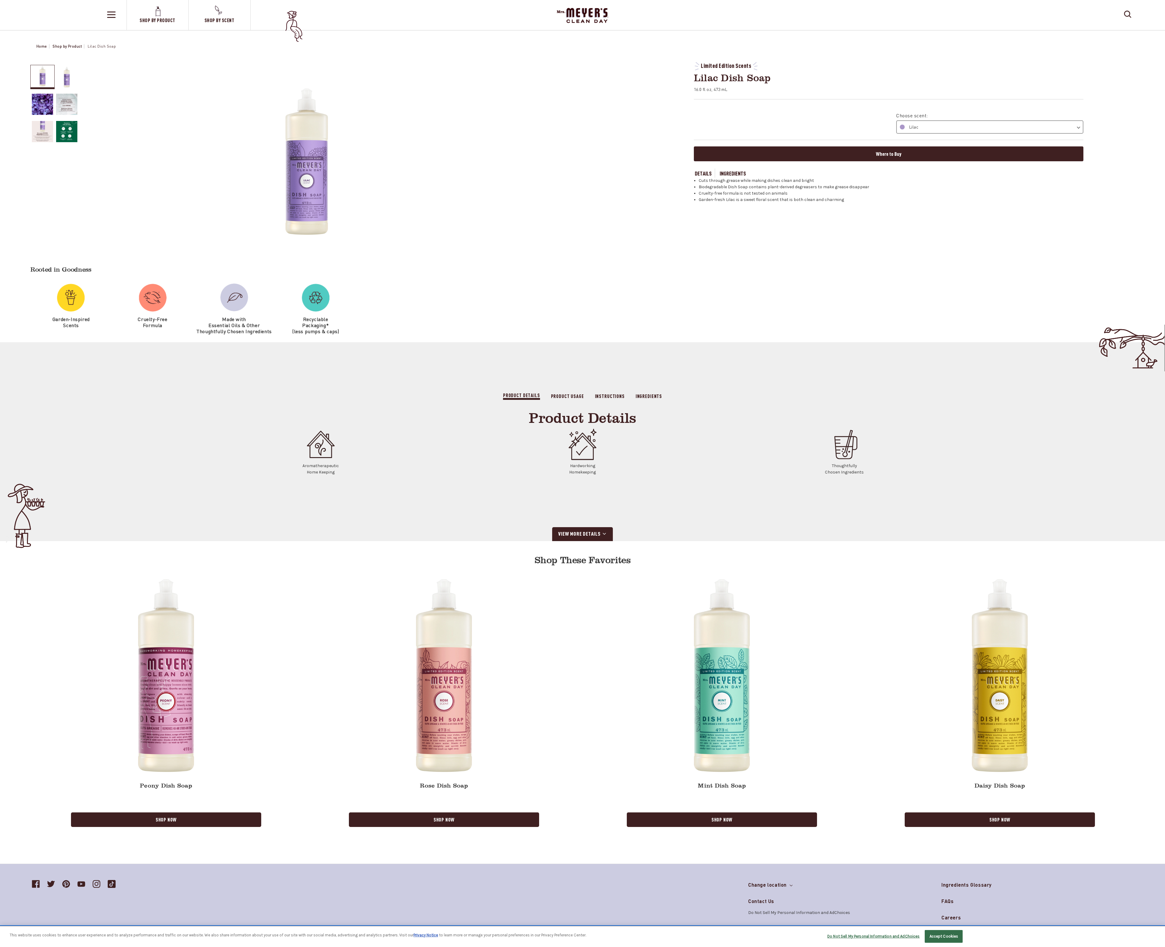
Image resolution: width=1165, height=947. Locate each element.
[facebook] (36, 884)
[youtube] (81, 884)
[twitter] (51, 884)
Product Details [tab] (521, 395)
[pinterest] (66, 884)
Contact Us (761, 901)
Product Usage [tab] (567, 396)
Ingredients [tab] (649, 396)
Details (703, 173)
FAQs (947, 901)
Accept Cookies (944, 936)
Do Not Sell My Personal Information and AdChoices (873, 936)
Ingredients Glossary (966, 884)
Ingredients (733, 173)
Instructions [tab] (610, 396)
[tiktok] (112, 884)
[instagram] (96, 884)
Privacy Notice (426, 935)
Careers (951, 917)
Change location (768, 883)
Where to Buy (888, 153)
